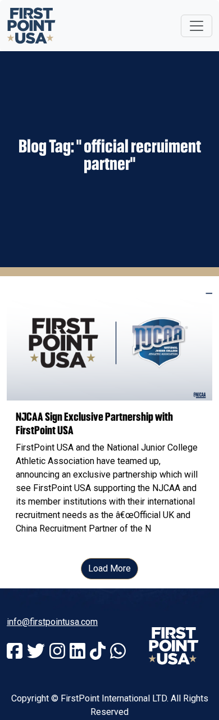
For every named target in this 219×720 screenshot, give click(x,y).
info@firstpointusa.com (52, 621)
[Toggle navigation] (196, 26)
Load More (109, 568)
